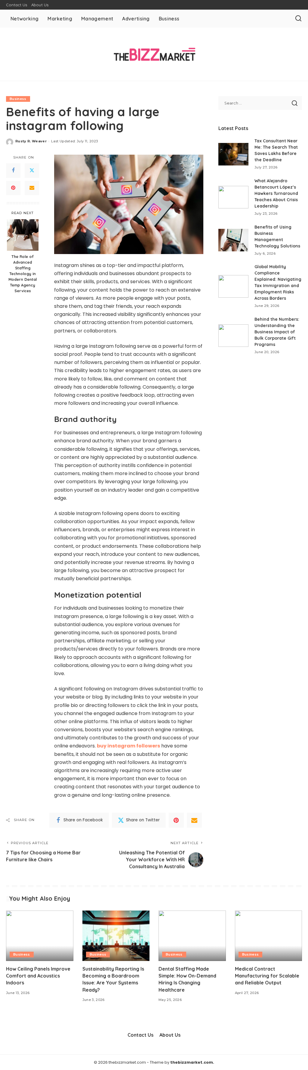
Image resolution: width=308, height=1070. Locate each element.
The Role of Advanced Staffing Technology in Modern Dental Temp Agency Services (22, 273)
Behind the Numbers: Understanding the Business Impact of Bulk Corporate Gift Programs (276, 332)
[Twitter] (32, 170)
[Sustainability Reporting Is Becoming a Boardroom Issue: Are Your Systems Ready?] (116, 936)
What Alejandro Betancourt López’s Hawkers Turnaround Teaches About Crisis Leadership (276, 193)
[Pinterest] (13, 188)
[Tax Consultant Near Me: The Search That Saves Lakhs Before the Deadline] (233, 154)
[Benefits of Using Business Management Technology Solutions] (233, 240)
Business (18, 99)
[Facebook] (13, 170)
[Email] (32, 188)
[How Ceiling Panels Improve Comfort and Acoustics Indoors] (39, 936)
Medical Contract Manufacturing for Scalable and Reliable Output (267, 976)
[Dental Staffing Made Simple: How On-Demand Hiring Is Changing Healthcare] (192, 936)
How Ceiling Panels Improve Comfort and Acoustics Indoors (38, 976)
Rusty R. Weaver (31, 141)
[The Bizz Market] (154, 54)
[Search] (298, 19)
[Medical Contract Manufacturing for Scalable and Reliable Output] (268, 936)
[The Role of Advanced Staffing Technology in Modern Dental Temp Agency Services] (22, 235)
